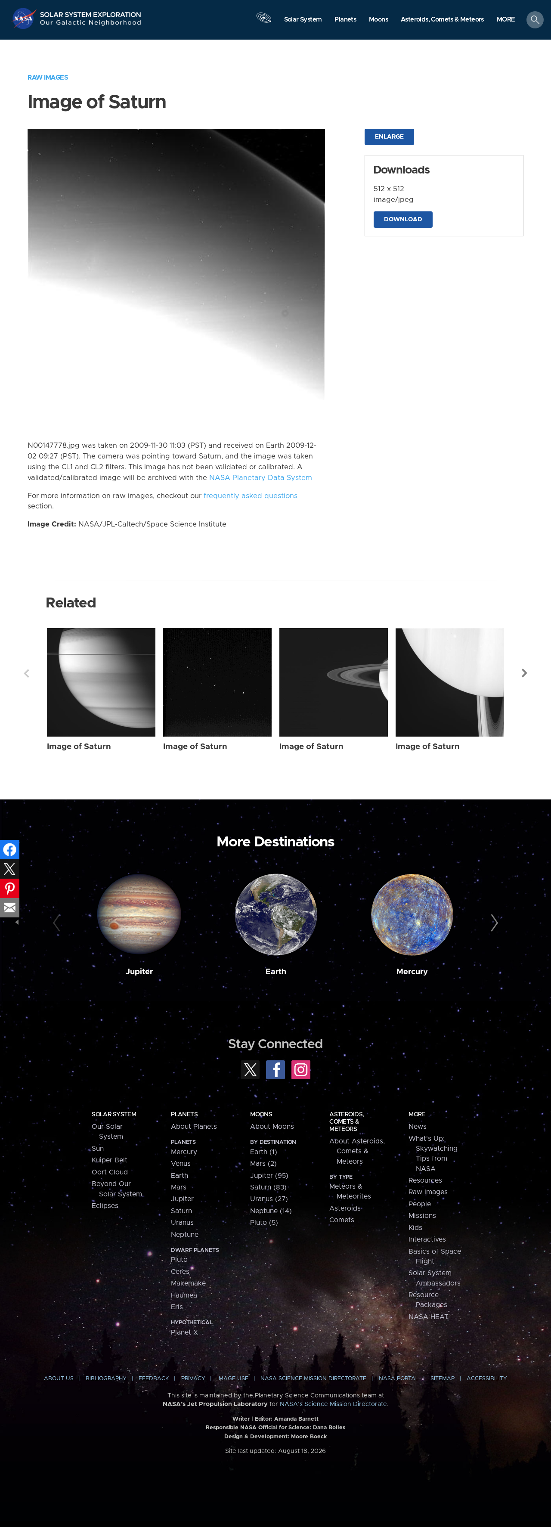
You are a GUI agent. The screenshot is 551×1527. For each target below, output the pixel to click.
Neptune (184, 1234)
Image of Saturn (79, 747)
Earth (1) (263, 1152)
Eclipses (105, 1205)
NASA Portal (398, 1378)
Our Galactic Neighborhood (91, 25)
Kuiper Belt (109, 1160)
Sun (98, 1148)
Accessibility (487, 1378)
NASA (25, 18)
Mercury (412, 972)
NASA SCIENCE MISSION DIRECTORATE (313, 1378)
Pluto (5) (264, 1222)
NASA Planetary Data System (260, 477)
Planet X (184, 1332)
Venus (181, 1163)
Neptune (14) (271, 1211)
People (420, 1204)
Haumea (184, 1295)
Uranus (182, 1222)
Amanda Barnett (296, 1419)
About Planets (194, 1126)
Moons (261, 1115)
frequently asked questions (250, 495)
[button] (506, 20)
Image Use (232, 1378)
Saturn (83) (268, 1187)
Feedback (154, 1378)
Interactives (427, 1239)
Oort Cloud (110, 1172)
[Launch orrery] (263, 22)
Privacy (193, 1378)
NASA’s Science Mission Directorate (333, 1404)
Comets (341, 1220)
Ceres (180, 1271)
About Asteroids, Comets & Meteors (357, 1151)
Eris (177, 1307)
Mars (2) (263, 1163)
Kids (415, 1227)
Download (403, 220)
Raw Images (48, 77)
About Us (59, 1378)
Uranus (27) (269, 1199)
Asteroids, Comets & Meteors (346, 1122)
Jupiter (139, 972)
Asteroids (345, 1208)
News (418, 1126)
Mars (178, 1187)
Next (524, 673)
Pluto (179, 1259)
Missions (422, 1215)
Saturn (181, 1211)
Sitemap (442, 1378)
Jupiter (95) (269, 1175)
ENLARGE (389, 137)
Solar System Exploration (91, 12)
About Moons (272, 1126)
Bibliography (106, 1378)
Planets (184, 1115)
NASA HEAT (429, 1316)
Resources (425, 1180)
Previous (26, 673)
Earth (276, 972)
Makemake (188, 1283)
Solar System (114, 1115)
